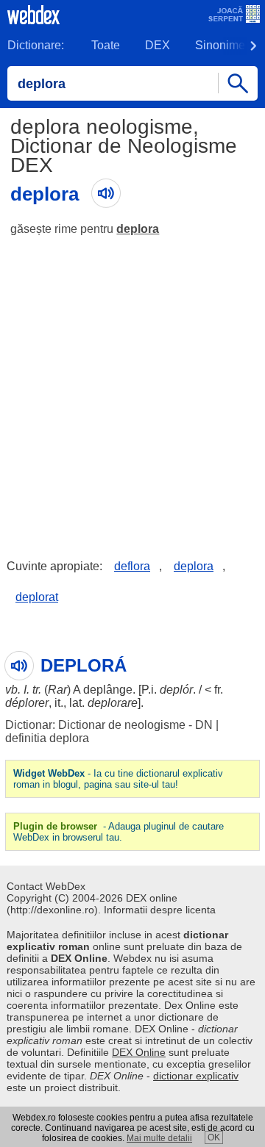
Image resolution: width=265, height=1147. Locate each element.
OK (214, 1137)
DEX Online (139, 1052)
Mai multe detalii (159, 1138)
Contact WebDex (46, 886)
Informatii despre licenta (160, 910)
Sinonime (220, 45)
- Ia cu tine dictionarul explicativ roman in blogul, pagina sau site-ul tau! (118, 779)
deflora (132, 566)
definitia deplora (47, 738)
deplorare (113, 703)
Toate (105, 45)
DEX (157, 45)
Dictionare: (35, 45)
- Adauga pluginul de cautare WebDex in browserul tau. (118, 832)
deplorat (36, 597)
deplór (176, 689)
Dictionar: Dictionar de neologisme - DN (109, 725)
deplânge (107, 689)
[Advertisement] (132, 386)
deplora (137, 229)
